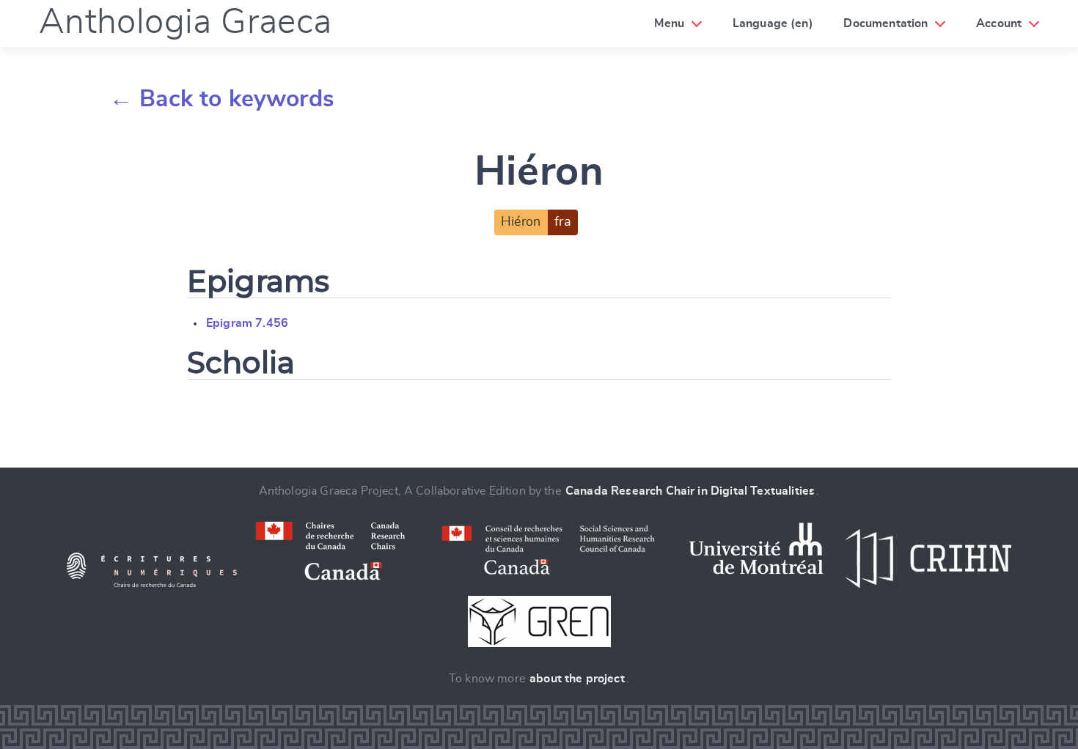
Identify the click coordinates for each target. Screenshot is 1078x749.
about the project (577, 679)
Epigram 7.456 (247, 323)
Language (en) (773, 23)
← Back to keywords (221, 99)
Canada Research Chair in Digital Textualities (690, 491)
